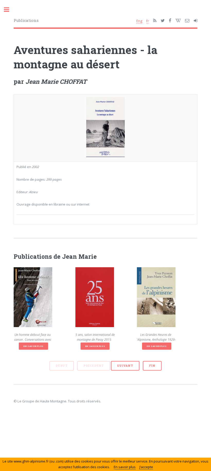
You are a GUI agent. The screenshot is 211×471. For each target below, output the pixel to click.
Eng (139, 21)
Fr (147, 21)
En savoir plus (33, 346)
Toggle (9, 9)
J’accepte (146, 467)
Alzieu (33, 192)
